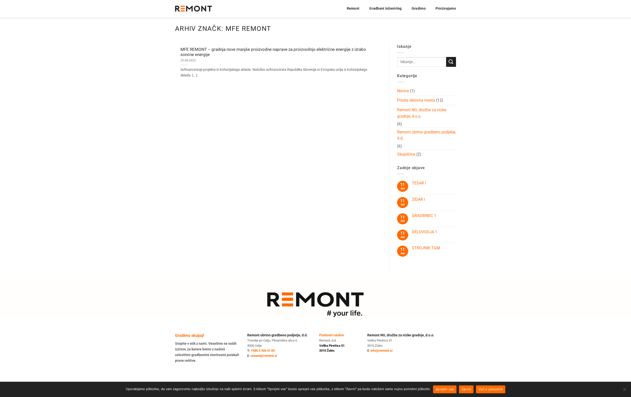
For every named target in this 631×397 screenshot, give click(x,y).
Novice (403, 91)
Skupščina (406, 154)
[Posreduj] (451, 62)
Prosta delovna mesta (416, 100)
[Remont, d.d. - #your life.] (193, 9)
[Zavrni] (624, 391)
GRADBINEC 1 (424, 215)
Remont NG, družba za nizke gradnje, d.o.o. (421, 113)
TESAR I (419, 183)
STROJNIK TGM (426, 248)
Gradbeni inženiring (385, 8)
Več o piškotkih (490, 389)
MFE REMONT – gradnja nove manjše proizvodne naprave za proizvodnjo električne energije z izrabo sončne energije (273, 52)
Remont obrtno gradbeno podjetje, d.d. (426, 135)
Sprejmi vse (445, 389)
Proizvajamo (446, 8)
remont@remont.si (263, 356)
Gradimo (419, 8)
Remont (353, 8)
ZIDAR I (418, 199)
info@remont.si (381, 350)
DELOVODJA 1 (424, 232)
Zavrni (466, 389)
